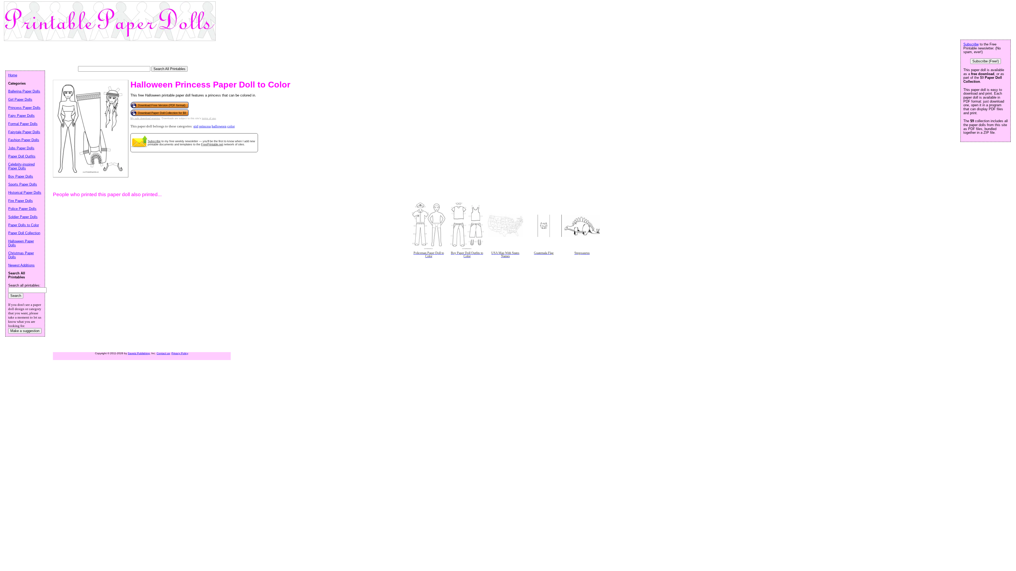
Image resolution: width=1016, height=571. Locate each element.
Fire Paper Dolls (20, 201)
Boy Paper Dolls (20, 176)
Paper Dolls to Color (23, 225)
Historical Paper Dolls (24, 193)
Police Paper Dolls (22, 209)
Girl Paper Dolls (20, 100)
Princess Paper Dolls (24, 108)
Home (12, 75)
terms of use (209, 118)
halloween (219, 126)
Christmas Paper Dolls (21, 255)
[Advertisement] (101, 54)
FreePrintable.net (212, 144)
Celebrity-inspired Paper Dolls (21, 166)
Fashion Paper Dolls (23, 140)
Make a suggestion (24, 331)
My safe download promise (145, 118)
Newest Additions (21, 265)
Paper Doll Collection (24, 233)
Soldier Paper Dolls (23, 217)
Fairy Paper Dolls (21, 116)
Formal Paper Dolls (23, 124)
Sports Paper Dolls (22, 184)
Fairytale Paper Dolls (24, 132)
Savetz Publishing (139, 353)
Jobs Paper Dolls (21, 148)
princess (205, 126)
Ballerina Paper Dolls (24, 91)
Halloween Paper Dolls (21, 243)
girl (195, 126)
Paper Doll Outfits (21, 156)
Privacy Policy (179, 353)
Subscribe (154, 141)
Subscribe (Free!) (985, 61)
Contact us (163, 353)
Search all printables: (24, 285)
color (231, 126)
